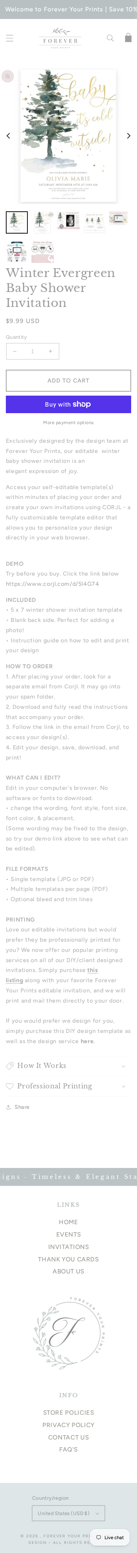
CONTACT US (68, 1437)
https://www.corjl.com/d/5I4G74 (52, 583)
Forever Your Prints (71, 1536)
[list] (68, 135)
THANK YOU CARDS (68, 1259)
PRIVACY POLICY (68, 1425)
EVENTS (68, 1234)
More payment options (68, 422)
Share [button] (22, 1107)
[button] (9, 38)
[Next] (128, 136)
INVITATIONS (68, 1246)
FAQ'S (68, 1449)
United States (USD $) (64, 1513)
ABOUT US (68, 1271)
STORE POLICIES (68, 1412)
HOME (68, 1222)
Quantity (16, 337)
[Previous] (9, 136)
